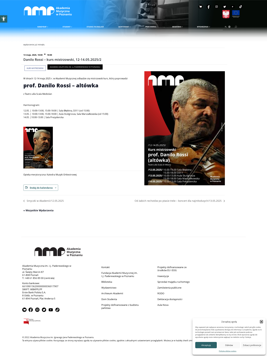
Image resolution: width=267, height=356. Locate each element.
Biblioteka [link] (106, 281)
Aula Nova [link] (162, 304)
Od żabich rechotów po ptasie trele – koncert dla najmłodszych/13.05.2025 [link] (178, 200)
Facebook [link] (208, 6)
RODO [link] (160, 293)
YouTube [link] (232, 6)
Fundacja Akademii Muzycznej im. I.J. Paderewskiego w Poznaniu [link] (119, 274)
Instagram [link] (216, 6)
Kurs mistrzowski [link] (35, 68)
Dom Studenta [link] (109, 299)
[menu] (123, 27)
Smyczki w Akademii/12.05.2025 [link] (45, 200)
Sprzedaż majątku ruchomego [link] (173, 281)
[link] (3, 19)
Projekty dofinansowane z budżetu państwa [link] (120, 306)
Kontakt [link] (105, 267)
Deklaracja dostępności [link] (169, 299)
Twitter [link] (224, 6)
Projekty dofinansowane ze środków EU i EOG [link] (172, 269)
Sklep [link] (200, 6)
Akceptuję (206, 345)
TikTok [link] (240, 6)
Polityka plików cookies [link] (227, 351)
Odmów (229, 345)
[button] (261, 321)
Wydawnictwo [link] (108, 287)
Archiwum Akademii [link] (112, 293)
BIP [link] (49, 322)
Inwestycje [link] (163, 276)
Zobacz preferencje (252, 345)
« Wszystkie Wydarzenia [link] (38, 210)
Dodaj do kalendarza (41, 187)
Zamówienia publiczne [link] (169, 287)
